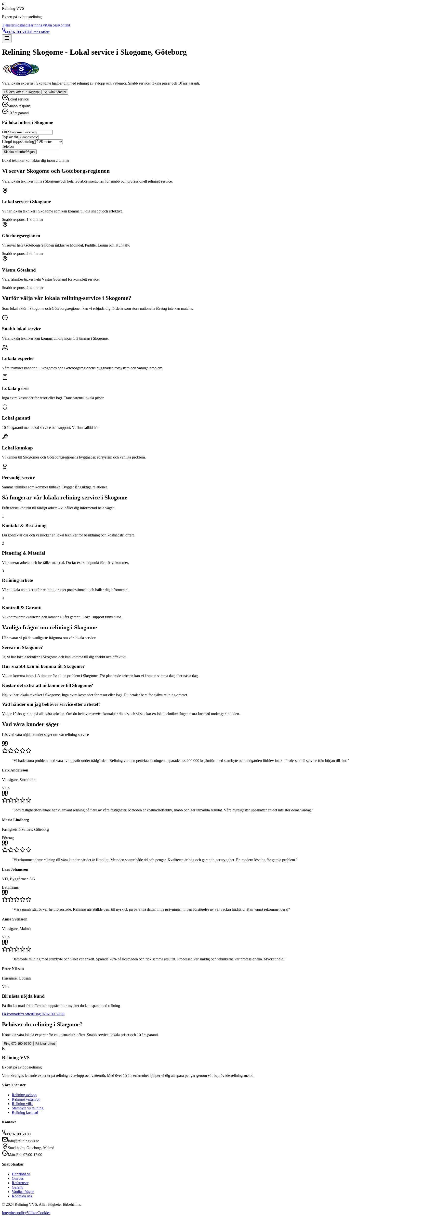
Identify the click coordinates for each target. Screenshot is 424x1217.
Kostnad (20, 25)
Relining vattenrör (26, 1099)
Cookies (44, 1213)
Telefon (8, 146)
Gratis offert (40, 32)
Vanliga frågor (23, 1192)
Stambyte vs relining (27, 1108)
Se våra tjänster (55, 92)
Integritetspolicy (14, 1213)
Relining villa (22, 1104)
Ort (4, 132)
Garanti (17, 1187)
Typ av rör (10, 137)
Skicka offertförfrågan (19, 152)
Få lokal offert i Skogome (22, 92)
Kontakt (64, 25)
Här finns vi (36, 25)
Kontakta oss (22, 1196)
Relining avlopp (24, 1095)
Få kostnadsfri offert (17, 1014)
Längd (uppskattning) (18, 141)
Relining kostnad (25, 1112)
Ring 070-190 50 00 (49, 1014)
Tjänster (8, 25)
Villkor (32, 1213)
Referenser (20, 1183)
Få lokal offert (45, 1043)
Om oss (52, 25)
